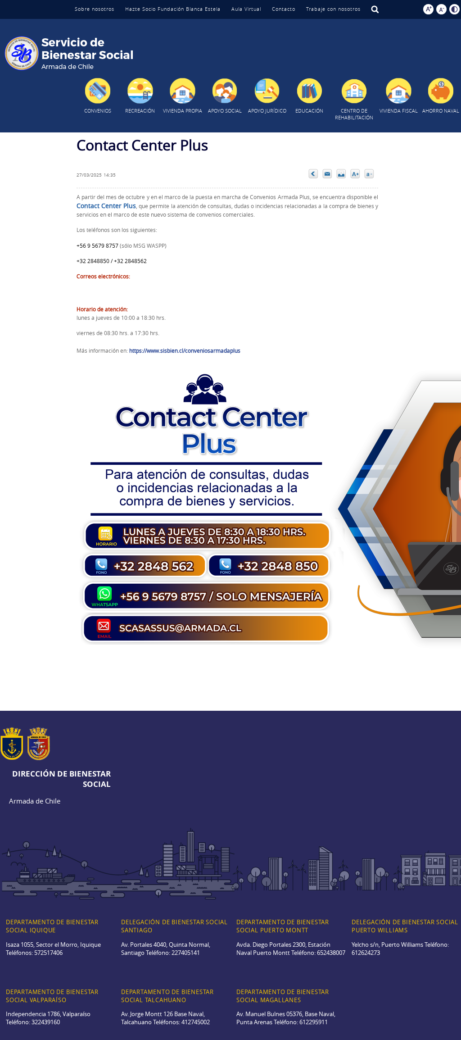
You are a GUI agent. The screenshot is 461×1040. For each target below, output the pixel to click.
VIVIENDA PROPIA (182, 110)
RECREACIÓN (140, 110)
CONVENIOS (97, 110)
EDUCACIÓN (309, 110)
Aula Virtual (246, 8)
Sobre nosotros (94, 8)
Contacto (283, 8)
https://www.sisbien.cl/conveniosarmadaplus (184, 350)
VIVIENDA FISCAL (399, 110)
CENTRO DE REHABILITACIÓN (354, 114)
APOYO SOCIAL (225, 110)
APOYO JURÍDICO (267, 110)
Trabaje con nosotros (333, 8)
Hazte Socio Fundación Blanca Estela (173, 8)
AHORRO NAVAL (440, 110)
